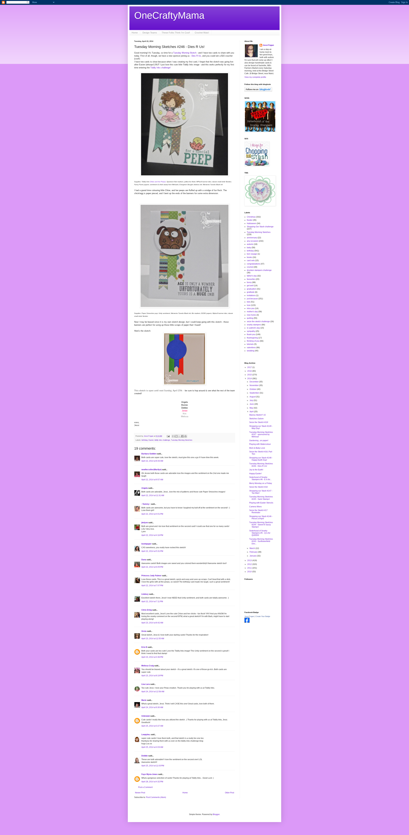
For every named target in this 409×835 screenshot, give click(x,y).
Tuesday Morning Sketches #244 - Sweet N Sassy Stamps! (261, 524)
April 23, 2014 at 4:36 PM (152, 657)
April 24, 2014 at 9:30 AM (152, 707)
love (249, 305)
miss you (251, 308)
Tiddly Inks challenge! (160, 67)
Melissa (184, 416)
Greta (144, 631)
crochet (250, 267)
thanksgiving (252, 338)
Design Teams (150, 32)
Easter (151, 440)
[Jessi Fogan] (247, 622)
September (255, 393)
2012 (249, 564)
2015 (249, 375)
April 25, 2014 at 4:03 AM (152, 747)
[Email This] (173, 436)
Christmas (251, 217)
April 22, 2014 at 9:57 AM (152, 480)
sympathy (251, 331)
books (249, 257)
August (253, 397)
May (252, 408)
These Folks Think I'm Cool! (176, 32)
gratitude (251, 292)
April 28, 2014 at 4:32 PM (152, 782)
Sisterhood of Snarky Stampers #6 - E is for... (260, 478)
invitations (251, 295)
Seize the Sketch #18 (258, 487)
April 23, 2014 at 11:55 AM (152, 638)
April (252, 411)
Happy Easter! (255, 473)
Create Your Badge (262, 616)
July (252, 400)
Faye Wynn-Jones (149, 774)
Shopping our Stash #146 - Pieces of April (261, 517)
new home (251, 315)
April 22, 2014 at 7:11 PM (152, 601)
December (254, 382)
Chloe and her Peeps (157, 182)
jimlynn (144, 522)
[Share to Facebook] (182, 436)
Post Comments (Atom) (156, 797)
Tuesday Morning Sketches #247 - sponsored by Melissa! (261, 434)
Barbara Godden (148, 454)
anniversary (252, 238)
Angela (144, 488)
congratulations (253, 264)
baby (249, 247)
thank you (251, 334)
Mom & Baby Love (257, 448)
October (253, 389)
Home (135, 32)
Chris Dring (146, 610)
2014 (249, 378)
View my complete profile (255, 77)
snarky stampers (254, 325)
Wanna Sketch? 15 (257, 415)
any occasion (252, 241)
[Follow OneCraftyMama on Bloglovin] (258, 91)
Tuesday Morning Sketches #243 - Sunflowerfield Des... (261, 541)
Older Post (229, 793)
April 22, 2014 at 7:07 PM (152, 585)
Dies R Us (196, 56)
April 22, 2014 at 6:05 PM (152, 567)
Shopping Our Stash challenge (260, 227)
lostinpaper (146, 544)
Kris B (144, 647)
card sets (251, 260)
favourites (251, 279)
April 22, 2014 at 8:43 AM (152, 461)
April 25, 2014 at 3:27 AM (152, 726)
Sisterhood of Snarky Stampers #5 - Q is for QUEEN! (259, 533)
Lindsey (145, 594)
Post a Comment (145, 787)
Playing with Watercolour (260, 444)
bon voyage (252, 254)
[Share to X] (179, 436)
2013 (249, 560)
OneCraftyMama (169, 15)
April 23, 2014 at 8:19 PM (152, 675)
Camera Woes (255, 507)
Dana (143, 560)
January (253, 556)
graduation (251, 289)
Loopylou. (145, 734)
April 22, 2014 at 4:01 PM (152, 514)
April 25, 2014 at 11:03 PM (152, 766)
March (252, 548)
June (252, 404)
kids (248, 302)
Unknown (145, 716)
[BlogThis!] (176, 436)
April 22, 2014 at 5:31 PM (152, 551)
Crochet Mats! (202, 32)
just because (252, 299)
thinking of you (253, 341)
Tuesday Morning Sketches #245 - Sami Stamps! (261, 498)
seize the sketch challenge (258, 321)
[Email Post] (168, 436)
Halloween (251, 223)
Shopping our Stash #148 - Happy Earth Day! (261, 459)
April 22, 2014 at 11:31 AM (152, 495)
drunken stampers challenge (259, 270)
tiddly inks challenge (162, 440)
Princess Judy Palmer (151, 576)
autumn (250, 244)
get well (250, 285)
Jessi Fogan (268, 45)
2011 (249, 568)
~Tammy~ (145, 504)
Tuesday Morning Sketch (184, 53)
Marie (144, 700)
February (254, 552)
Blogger (216, 814)
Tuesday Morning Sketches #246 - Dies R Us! (261, 465)
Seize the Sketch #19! (258, 422)
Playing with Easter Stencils (261, 503)
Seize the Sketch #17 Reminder (258, 511)
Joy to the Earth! (256, 470)
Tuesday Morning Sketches (181, 440)
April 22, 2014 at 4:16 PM (152, 535)
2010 (249, 572)
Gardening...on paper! (258, 440)
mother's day (252, 311)
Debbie (144, 756)
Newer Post (140, 793)
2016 (249, 371)
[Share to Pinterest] (185, 436)
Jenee (184, 411)
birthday (145, 440)
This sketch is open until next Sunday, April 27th (158, 390)
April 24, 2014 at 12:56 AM (152, 691)
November (254, 385)
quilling (250, 318)
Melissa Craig (147, 666)
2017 (249, 367)
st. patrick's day (253, 328)
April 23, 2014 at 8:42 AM (152, 623)
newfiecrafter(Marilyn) (151, 469)
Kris (184, 413)
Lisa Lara (145, 684)
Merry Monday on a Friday (260, 483)
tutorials (250, 344)
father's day (252, 276)
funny (249, 282)
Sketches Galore (256, 419)
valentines (251, 347)
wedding (250, 351)
